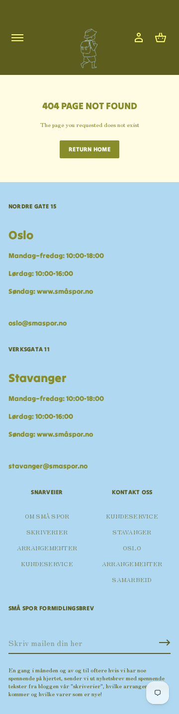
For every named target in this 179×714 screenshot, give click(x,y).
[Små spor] (86, 44)
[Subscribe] (165, 643)
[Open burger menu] (17, 38)
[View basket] (161, 38)
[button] (161, 38)
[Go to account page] (139, 38)
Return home (89, 149)
